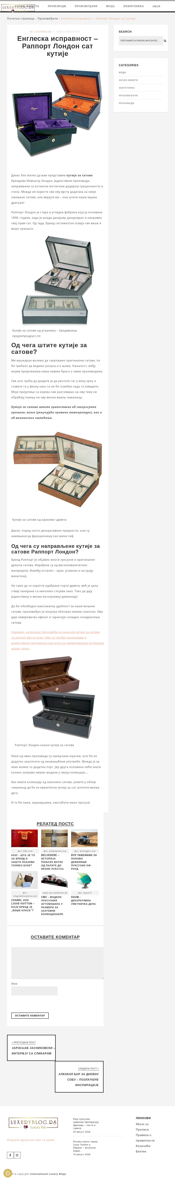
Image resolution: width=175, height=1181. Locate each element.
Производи (57, 6)
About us (142, 1124)
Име (14, 984)
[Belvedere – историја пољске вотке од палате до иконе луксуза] (54, 839)
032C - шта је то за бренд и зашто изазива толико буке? (23, 860)
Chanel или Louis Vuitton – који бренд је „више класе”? (23, 905)
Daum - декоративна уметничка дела (83, 900)
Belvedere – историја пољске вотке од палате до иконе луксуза (52, 861)
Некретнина (134, 6)
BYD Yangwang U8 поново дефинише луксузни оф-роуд (84, 861)
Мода (110, 6)
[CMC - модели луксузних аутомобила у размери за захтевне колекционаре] (54, 881)
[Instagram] (17, 1155)
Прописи (142, 1129)
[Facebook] (10, 1155)
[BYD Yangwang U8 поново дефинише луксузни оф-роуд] (84, 839)
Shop (156, 6)
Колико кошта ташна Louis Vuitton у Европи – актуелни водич (85, 1146)
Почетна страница (20, 18)
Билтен (141, 1151)
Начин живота (128, 80)
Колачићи (143, 1146)
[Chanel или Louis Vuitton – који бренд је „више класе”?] (24, 881)
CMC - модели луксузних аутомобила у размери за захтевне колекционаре (52, 905)
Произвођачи (86, 6)
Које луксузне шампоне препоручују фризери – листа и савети (86, 1123)
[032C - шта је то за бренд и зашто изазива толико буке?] (24, 839)
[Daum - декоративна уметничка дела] (84, 881)
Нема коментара (68, 31)
